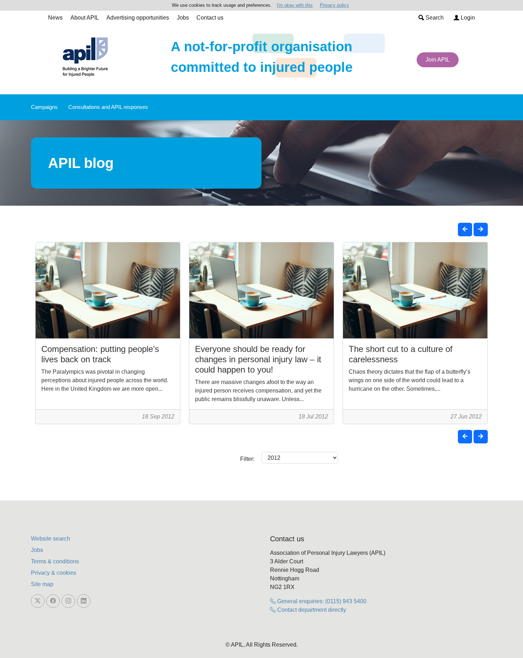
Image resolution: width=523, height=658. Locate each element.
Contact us (209, 18)
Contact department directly (311, 610)
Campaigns (44, 107)
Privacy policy (334, 5)
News (55, 18)
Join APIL (438, 60)
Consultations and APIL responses (108, 107)
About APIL (84, 18)
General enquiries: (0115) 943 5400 (321, 601)
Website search (50, 539)
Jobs (183, 18)
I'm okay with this (295, 5)
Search (434, 18)
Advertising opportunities (137, 18)
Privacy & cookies (53, 573)
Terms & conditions (55, 561)
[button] (465, 229)
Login (467, 18)
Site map (42, 584)
